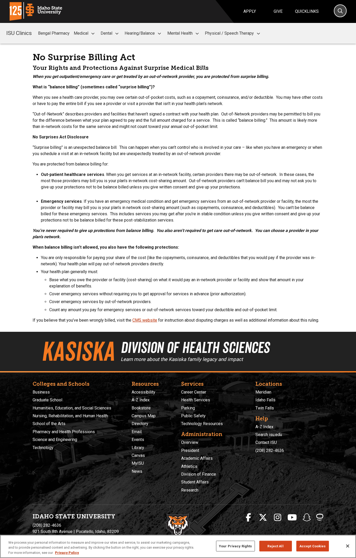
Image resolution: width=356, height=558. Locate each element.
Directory (140, 423)
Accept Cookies (312, 546)
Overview (189, 442)
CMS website (144, 320)
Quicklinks (307, 11)
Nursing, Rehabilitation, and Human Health (70, 415)
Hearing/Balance (140, 33)
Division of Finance (198, 474)
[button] (92, 33)
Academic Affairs (197, 458)
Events (138, 439)
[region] (178, 546)
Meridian (263, 392)
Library (138, 447)
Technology (43, 447)
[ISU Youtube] (292, 518)
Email (137, 431)
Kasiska (77, 351)
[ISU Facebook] (248, 518)
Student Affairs (195, 482)
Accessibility (143, 392)
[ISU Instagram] (277, 518)
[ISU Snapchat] (307, 518)
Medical (81, 33)
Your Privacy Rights (235, 546)
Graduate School (47, 399)
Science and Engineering (55, 439)
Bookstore (141, 408)
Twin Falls (264, 408)
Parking (188, 408)
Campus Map (144, 415)
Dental (106, 33)
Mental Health (180, 33)
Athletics (189, 466)
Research (189, 490)
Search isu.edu (268, 434)
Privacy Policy (67, 553)
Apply (249, 11)
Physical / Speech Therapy (229, 33)
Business (41, 392)
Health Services (195, 399)
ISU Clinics (19, 33)
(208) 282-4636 (269, 450)
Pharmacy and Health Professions (64, 431)
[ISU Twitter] (263, 518)
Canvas (138, 455)
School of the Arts (49, 423)
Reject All (275, 546)
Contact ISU (266, 442)
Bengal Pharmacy (54, 33)
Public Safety (193, 415)
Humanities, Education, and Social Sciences (72, 408)
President (190, 450)
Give (278, 11)
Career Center (193, 392)
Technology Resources (202, 423)
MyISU (138, 463)
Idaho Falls (265, 399)
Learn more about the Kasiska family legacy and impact (182, 359)
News (137, 471)
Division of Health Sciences (195, 347)
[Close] (347, 546)
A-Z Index (141, 399)
